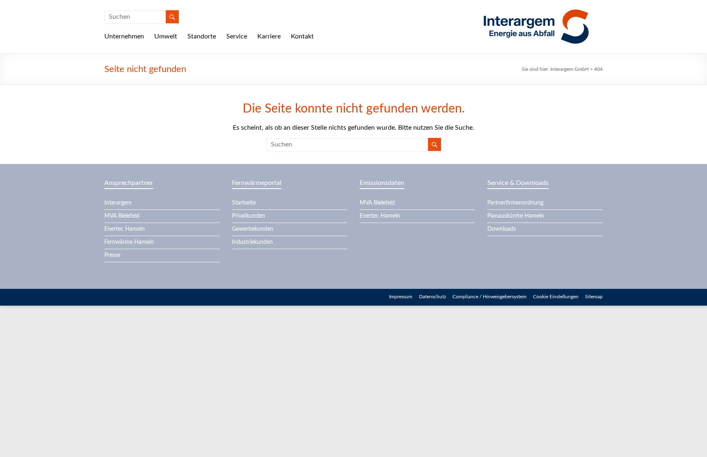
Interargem (118, 203)
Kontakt (302, 36)
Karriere (269, 36)
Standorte (201, 36)
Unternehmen (124, 36)
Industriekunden (252, 242)
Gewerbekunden (252, 229)
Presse (112, 255)
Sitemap (594, 296)
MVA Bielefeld (122, 216)
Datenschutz (432, 296)
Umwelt (165, 36)
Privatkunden (248, 216)
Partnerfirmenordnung (515, 203)
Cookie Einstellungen (556, 296)
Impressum (400, 296)
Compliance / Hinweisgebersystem (490, 296)
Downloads (501, 229)
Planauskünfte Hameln (515, 216)
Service (236, 36)
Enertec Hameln (124, 229)
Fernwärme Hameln (129, 242)
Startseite (244, 203)
